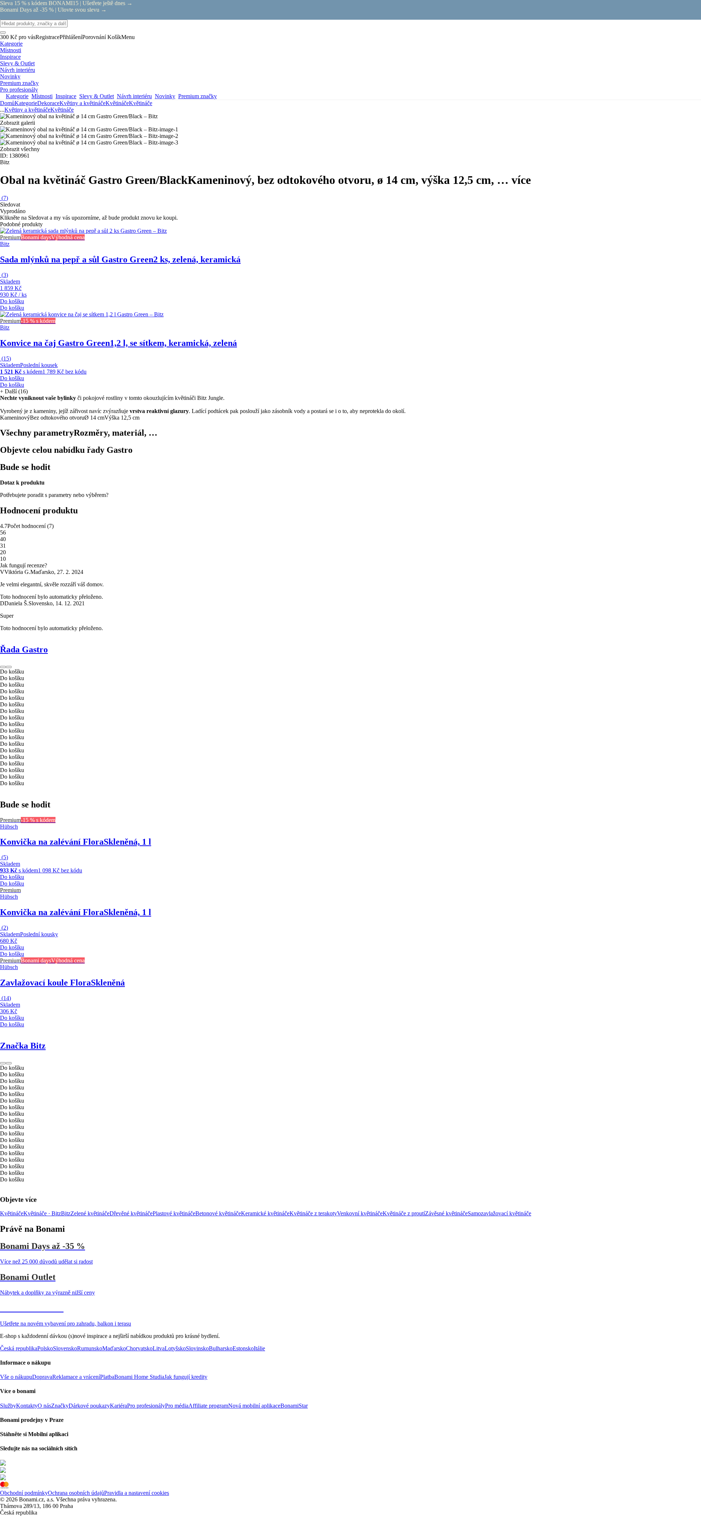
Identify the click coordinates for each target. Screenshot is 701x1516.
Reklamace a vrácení (76, 1377)
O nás (44, 1406)
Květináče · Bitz (42, 1213)
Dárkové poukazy (89, 1406)
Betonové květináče (218, 1213)
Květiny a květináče (83, 103)
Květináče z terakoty (313, 1213)
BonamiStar (294, 1406)
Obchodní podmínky (24, 1493)
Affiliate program (208, 1406)
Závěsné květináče (446, 1213)
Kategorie (26, 103)
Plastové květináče (174, 1213)
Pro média (176, 1406)
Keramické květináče (265, 1213)
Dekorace (48, 103)
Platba (107, 1377)
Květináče (140, 103)
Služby (8, 1406)
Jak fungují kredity (185, 1377)
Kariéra (118, 1406)
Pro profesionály (146, 1406)
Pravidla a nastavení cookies (136, 1493)
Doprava (42, 1377)
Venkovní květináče (360, 1213)
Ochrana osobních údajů (76, 1493)
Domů (7, 103)
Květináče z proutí (404, 1213)
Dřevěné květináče (131, 1213)
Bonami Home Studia (139, 1377)
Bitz (65, 1213)
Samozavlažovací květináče (499, 1213)
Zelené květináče (90, 1213)
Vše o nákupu (16, 1377)
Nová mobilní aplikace (254, 1406)
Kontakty (27, 1406)
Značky (60, 1406)
